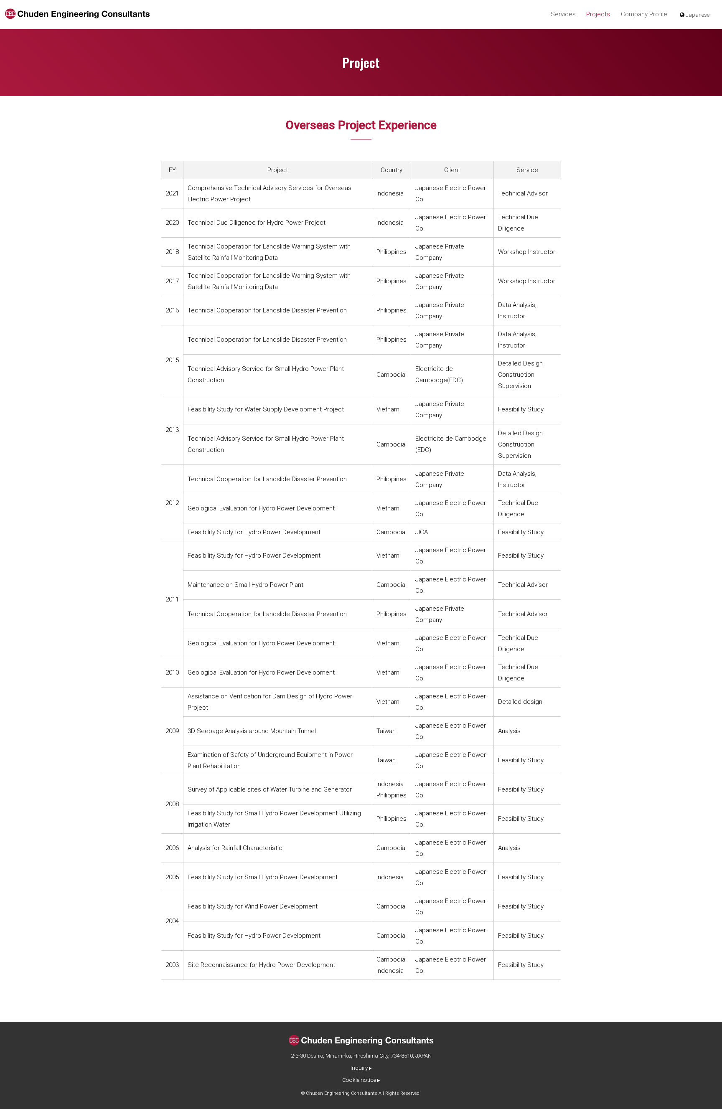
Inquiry (359, 1067)
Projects (598, 14)
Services (563, 14)
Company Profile (644, 14)
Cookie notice (359, 1079)
